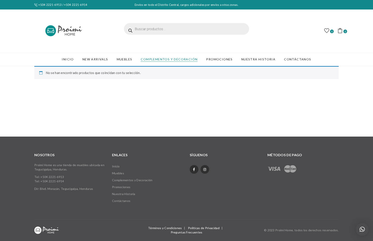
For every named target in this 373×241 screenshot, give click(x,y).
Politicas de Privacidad (204, 228)
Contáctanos (121, 201)
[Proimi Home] (63, 31)
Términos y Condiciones (165, 228)
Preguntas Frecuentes (186, 232)
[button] (362, 229)
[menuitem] (68, 59)
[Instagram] (205, 169)
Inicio (116, 166)
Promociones (121, 187)
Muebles (118, 173)
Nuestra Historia (123, 194)
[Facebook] (194, 169)
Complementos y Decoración (132, 180)
